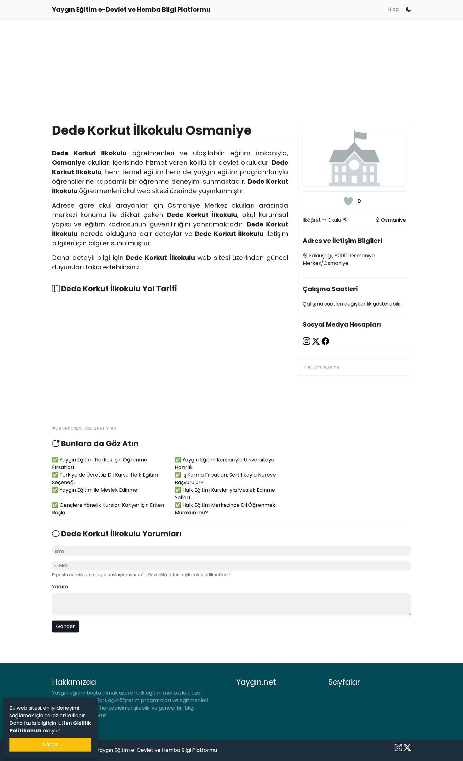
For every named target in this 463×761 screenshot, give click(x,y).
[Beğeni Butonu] (348, 201)
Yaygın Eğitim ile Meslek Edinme (98, 490)
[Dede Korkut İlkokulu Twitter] (317, 341)
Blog (393, 9)
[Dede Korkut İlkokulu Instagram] (307, 341)
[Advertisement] (231, 77)
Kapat (50, 744)
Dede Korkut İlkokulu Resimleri (86, 428)
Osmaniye (393, 220)
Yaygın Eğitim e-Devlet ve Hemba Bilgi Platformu (157, 750)
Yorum (60, 586)
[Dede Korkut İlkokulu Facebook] (325, 341)
